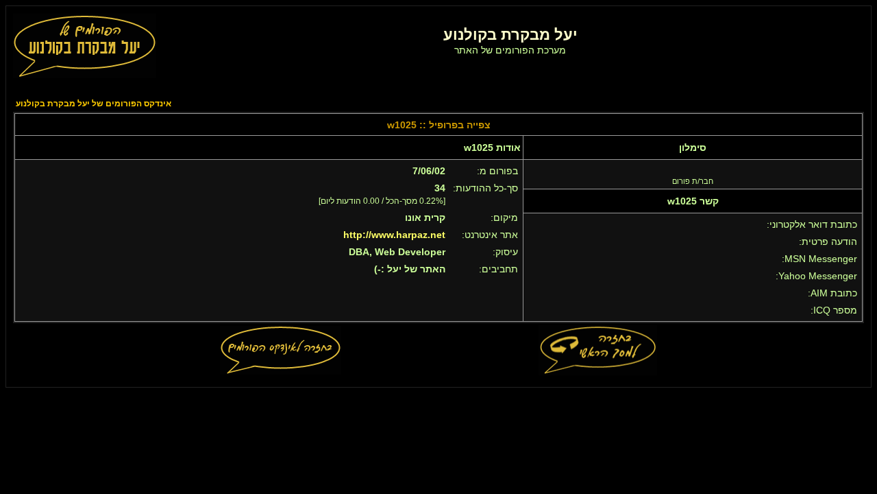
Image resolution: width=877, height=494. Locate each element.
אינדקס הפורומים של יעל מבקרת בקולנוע (93, 103)
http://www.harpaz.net (394, 234)
